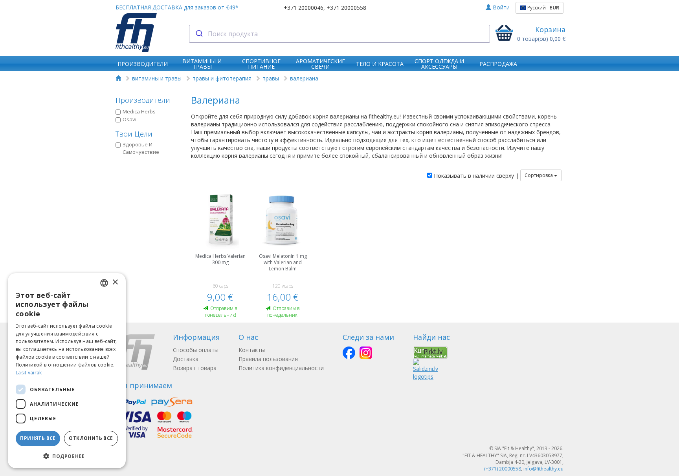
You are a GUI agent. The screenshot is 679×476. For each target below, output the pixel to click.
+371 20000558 (346, 7)
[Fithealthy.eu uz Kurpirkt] (430, 352)
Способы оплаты (195, 350)
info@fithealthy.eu (543, 468)
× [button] (115, 282)
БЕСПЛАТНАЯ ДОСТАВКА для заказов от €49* (177, 7)
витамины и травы (157, 78)
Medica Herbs (139, 111)
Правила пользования (268, 359)
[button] (67, 455)
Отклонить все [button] (91, 438)
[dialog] (67, 370)
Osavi (129, 119)
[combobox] (339, 34)
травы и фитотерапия (222, 78)
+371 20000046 (303, 7)
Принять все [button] (37, 438)
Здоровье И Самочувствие (141, 148)
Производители (143, 100)
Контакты (252, 350)
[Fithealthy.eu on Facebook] (349, 353)
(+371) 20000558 (502, 468)
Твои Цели (134, 134)
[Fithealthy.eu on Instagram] (366, 353)
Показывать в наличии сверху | (475, 175)
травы (270, 78)
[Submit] (198, 33)
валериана (304, 78)
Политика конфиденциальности (281, 368)
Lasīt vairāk (29, 372)
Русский (542, 7)
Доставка (185, 359)
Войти (500, 7)
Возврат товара (195, 368)
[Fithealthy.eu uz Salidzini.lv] (425, 369)
